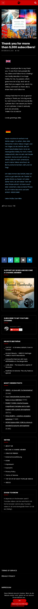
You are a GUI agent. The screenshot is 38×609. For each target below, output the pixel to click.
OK (20, 600)
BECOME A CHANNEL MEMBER (15, 450)
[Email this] (23, 260)
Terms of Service (11, 475)
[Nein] (17, 605)
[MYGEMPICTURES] (19, 2)
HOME (7, 461)
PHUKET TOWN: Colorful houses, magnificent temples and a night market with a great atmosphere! (17, 406)
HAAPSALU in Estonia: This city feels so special (19, 372)
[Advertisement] (19, 232)
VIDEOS (8, 482)
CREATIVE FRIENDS (11, 453)
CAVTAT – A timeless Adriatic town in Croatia (19, 348)
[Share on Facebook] (4, 260)
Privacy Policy (10, 472)
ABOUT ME (9, 446)
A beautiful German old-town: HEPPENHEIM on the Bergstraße (16, 360)
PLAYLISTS (8, 468)
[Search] (35, 2)
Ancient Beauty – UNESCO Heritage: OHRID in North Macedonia (18, 354)
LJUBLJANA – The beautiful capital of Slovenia (18, 366)
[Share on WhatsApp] (17, 260)
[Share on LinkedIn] (29, 260)
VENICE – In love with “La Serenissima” (19, 390)
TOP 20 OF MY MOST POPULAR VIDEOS (19, 479)
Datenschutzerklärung (13, 457)
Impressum (9, 464)
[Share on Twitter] (10, 260)
